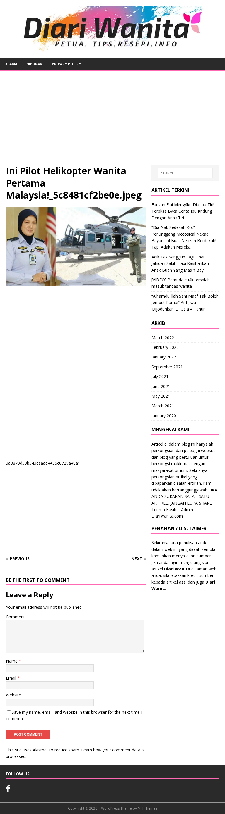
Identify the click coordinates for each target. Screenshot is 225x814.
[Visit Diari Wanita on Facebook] (8, 789)
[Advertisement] (112, 121)
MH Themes (147, 808)
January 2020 (163, 415)
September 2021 (167, 367)
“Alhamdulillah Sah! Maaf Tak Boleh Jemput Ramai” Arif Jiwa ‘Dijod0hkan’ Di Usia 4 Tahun (185, 302)
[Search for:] (185, 173)
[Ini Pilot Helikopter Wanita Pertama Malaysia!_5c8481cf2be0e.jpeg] (76, 282)
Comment (15, 617)
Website (13, 695)
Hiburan (34, 63)
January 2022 (163, 357)
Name (12, 661)
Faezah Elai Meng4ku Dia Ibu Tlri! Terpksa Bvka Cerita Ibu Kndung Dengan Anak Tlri (182, 211)
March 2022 (162, 337)
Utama (10, 63)
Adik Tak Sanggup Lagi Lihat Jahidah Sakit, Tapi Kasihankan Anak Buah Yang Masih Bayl (180, 263)
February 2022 (165, 347)
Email (11, 678)
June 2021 (160, 386)
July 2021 (159, 376)
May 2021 (160, 396)
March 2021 (162, 405)
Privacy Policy (66, 63)
